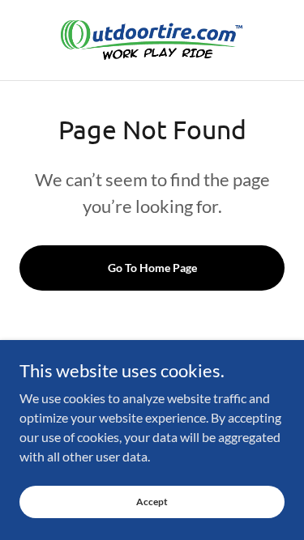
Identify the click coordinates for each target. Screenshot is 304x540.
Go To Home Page (152, 267)
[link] (151, 40)
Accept (152, 501)
